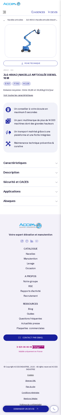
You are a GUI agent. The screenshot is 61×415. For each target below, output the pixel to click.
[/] (12, 5)
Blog (30, 308)
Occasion (31, 268)
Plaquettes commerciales (30, 328)
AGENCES (39, 12)
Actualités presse (30, 323)
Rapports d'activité (30, 291)
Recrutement (31, 295)
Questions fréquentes (30, 318)
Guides (30, 313)
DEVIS (53, 12)
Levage (30, 263)
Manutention (30, 258)
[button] (4, 12)
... (4, 20)
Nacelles (30, 253)
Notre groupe (30, 281)
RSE (30, 286)
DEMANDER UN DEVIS (24, 409)
